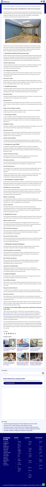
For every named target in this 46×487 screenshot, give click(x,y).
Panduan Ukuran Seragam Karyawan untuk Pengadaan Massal (22, 429)
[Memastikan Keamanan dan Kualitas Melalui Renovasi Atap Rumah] (23, 343)
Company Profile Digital (30, 443)
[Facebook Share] (7, 334)
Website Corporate (30, 462)
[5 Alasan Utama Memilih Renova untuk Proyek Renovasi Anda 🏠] (36, 343)
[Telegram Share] (9, 334)
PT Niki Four (15, 313)
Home (4, 6)
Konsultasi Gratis (10, 383)
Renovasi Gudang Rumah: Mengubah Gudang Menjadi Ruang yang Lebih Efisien (36, 363)
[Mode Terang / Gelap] (42, 1)
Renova (28, 6)
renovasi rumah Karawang (23, 314)
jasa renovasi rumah (7, 314)
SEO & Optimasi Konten (30, 476)
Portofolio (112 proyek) (40, 448)
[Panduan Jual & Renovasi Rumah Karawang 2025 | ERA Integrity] (9, 357)
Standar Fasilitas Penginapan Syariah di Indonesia (18, 430)
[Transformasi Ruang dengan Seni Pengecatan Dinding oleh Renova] (9, 343)
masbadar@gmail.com (19, 470)
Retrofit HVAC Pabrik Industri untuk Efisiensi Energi (18, 425)
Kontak (41, 456)
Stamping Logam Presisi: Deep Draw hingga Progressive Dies (21, 427)
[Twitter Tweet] (4, 334)
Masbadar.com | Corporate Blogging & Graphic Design (23, 485)
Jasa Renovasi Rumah (10, 6)
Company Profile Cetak (30, 450)
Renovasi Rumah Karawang (36, 6)
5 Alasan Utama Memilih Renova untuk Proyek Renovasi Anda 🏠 (35, 349)
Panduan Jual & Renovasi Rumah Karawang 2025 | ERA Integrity (8, 363)
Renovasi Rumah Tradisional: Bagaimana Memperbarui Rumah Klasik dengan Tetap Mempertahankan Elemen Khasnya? (23, 363)
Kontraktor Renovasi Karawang (20, 6)
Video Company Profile (30, 455)
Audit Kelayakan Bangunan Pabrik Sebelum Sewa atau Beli (20, 424)
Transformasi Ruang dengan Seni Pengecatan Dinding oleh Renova (9, 349)
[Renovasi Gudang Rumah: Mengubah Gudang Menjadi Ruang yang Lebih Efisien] (36, 357)
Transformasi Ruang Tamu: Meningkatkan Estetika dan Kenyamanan (21, 8)
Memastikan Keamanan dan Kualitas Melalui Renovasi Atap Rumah (23, 349)
